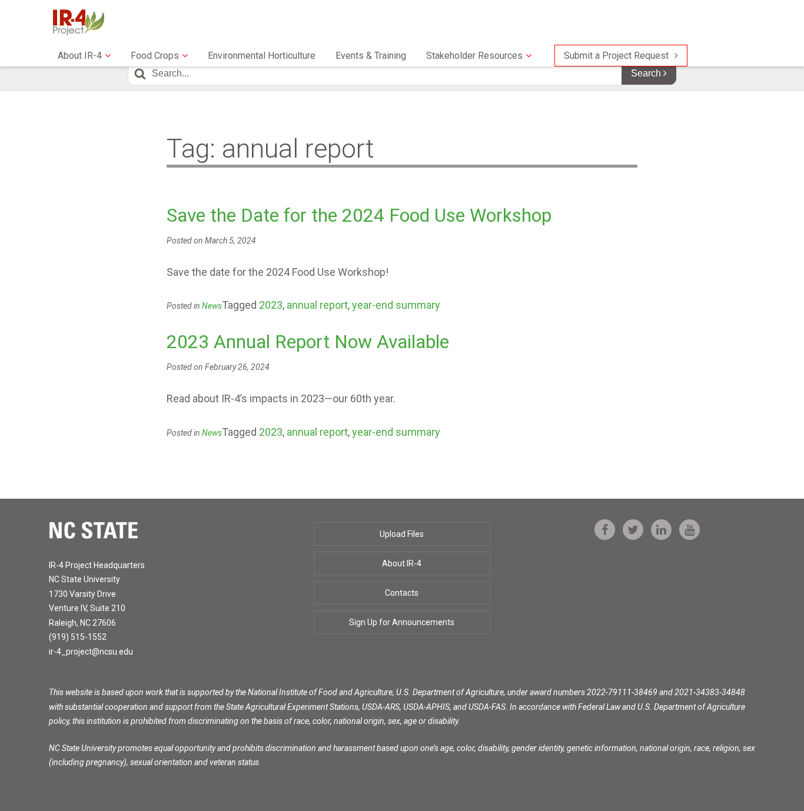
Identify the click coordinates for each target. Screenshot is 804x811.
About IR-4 (80, 55)
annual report (317, 305)
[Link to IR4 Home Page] (78, 21)
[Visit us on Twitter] (633, 529)
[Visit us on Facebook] (604, 529)
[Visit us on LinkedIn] (661, 529)
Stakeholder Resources (474, 55)
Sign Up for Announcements (401, 622)
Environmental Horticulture (261, 55)
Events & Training (370, 55)
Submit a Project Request (616, 55)
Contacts (401, 593)
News (212, 306)
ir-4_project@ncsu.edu (91, 651)
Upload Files (402, 534)
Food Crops (155, 55)
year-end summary (396, 305)
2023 (271, 305)
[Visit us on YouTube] (689, 529)
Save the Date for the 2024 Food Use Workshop (359, 215)
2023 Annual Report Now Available (308, 342)
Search (647, 73)
